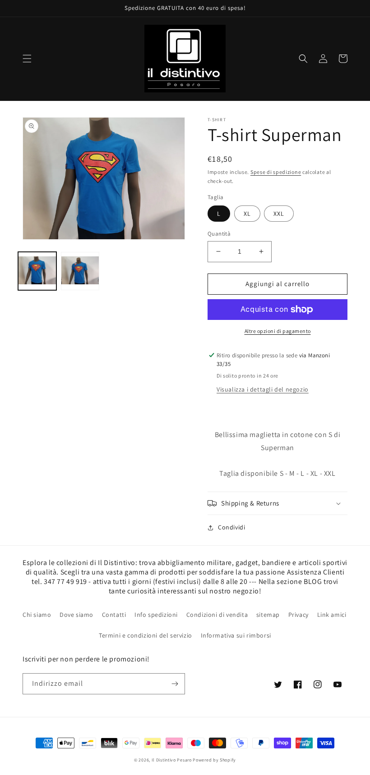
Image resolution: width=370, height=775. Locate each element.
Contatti (114, 615)
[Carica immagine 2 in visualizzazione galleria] (80, 271)
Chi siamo (37, 615)
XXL (278, 214)
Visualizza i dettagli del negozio (263, 389)
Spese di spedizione (275, 172)
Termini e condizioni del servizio (145, 635)
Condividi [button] (231, 527)
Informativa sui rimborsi (236, 635)
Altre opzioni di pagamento (278, 331)
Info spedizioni (156, 615)
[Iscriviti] (175, 683)
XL (247, 214)
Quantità (219, 233)
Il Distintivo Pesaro (172, 760)
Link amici (332, 615)
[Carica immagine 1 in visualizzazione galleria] (37, 271)
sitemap (268, 615)
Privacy (298, 615)
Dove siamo (76, 615)
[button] (27, 58)
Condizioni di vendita (217, 615)
